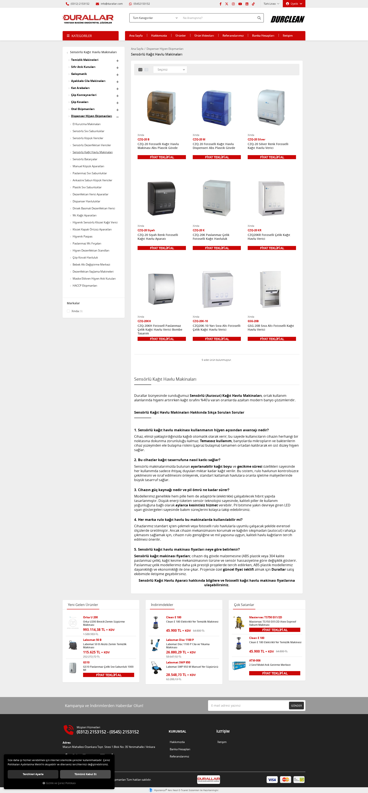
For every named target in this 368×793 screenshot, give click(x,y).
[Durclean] (287, 17)
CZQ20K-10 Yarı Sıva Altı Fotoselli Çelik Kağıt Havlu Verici (216, 327)
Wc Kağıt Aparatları (84, 215)
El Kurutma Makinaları (87, 124)
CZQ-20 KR (255, 230)
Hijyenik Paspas (82, 236)
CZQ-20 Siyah (146, 230)
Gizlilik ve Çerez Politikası (61, 783)
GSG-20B (253, 321)
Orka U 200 (90, 617)
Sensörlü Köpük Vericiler (88, 138)
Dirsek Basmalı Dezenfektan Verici (94, 208)
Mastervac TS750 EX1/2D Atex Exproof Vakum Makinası (272, 623)
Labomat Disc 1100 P (180, 640)
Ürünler (180, 35)
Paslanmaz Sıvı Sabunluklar (90, 173)
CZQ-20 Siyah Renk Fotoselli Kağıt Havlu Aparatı (158, 237)
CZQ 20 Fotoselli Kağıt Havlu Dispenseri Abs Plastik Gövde (214, 146)
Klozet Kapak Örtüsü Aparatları (92, 229)
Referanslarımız (233, 35)
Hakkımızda (159, 35)
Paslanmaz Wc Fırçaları (87, 243)
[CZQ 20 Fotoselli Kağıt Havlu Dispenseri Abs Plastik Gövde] (217, 107)
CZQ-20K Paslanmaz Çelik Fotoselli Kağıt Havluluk (211, 237)
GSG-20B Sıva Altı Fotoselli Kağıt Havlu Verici (271, 327)
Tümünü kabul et (85, 774)
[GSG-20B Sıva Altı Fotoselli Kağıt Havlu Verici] (272, 289)
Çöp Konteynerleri (83, 95)
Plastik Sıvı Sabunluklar (87, 187)
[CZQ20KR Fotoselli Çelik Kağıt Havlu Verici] (272, 198)
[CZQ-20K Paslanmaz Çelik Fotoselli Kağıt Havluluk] (217, 198)
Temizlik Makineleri (84, 60)
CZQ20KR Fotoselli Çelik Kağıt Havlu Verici (269, 237)
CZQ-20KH (144, 321)
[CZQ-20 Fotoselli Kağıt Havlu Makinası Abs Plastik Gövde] (162, 107)
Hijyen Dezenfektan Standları (91, 250)
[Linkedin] (247, 3)
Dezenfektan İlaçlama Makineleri (93, 271)
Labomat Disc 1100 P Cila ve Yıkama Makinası (188, 646)
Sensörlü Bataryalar (85, 159)
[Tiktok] (253, 3)
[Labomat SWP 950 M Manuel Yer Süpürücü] (156, 668)
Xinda (77, 311)
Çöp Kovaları (79, 102)
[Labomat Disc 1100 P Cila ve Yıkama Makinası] (156, 645)
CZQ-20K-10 (200, 321)
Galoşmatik (79, 74)
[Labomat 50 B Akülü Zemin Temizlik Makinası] (73, 645)
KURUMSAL (177, 731)
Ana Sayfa (136, 35)
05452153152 (141, 3)
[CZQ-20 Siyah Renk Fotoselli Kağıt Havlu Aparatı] (162, 198)
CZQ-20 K (199, 230)
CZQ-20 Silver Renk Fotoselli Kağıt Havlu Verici (268, 146)
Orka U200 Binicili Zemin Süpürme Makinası (104, 623)
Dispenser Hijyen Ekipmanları (91, 116)
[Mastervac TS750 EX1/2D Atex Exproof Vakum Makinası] (239, 623)
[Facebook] (220, 3)
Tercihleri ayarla (33, 774)
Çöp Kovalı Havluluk (85, 257)
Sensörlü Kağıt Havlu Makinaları (93, 52)
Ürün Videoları (204, 35)
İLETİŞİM (223, 731)
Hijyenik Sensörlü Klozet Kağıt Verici (95, 222)
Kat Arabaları (80, 88)
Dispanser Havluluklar (86, 201)
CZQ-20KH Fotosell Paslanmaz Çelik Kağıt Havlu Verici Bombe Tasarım (160, 329)
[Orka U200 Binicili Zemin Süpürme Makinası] (73, 623)
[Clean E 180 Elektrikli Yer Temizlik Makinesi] (156, 623)
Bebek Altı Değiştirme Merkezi (91, 264)
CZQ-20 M (199, 139)
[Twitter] (227, 3)
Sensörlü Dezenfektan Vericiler (92, 145)
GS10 (86, 662)
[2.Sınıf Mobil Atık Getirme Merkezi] (239, 666)
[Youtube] (240, 3)
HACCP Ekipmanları (85, 285)
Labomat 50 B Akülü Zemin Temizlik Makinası (104, 646)
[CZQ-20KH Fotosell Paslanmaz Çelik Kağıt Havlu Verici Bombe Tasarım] (162, 289)
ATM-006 (254, 660)
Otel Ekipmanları (83, 109)
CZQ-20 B (144, 139)
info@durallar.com (112, 3)
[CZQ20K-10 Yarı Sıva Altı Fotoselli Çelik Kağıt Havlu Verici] (217, 289)
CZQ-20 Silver (256, 139)
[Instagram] (233, 3)
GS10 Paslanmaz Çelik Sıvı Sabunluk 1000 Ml (108, 668)
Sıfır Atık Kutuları (83, 67)
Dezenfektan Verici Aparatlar (90, 194)
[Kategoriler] (91, 35)
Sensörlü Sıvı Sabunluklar (88, 131)
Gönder (296, 705)
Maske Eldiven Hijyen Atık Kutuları (94, 278)
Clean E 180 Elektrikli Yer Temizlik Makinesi (192, 621)
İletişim (288, 35)
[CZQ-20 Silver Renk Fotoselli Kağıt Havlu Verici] (272, 107)
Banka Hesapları (263, 35)
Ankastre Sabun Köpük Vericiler (92, 180)
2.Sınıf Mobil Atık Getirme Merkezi (269, 665)
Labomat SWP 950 (178, 662)
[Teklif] (162, 157)
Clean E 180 (173, 617)
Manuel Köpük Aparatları (88, 166)
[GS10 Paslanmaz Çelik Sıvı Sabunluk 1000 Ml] (73, 668)
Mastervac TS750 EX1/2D (265, 617)
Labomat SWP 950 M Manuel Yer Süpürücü (192, 667)
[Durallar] (88, 19)
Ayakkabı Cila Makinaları (88, 81)
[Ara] (259, 18)
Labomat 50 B (92, 640)
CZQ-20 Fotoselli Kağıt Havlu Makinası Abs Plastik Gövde (158, 146)
